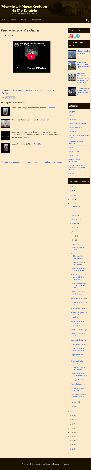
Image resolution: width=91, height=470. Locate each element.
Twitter (29, 90)
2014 (71, 441)
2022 (71, 203)
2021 (71, 411)
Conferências (72, 131)
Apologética (36, 20)
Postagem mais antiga (53, 162)
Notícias (71, 173)
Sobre (13, 20)
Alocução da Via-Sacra (78, 380)
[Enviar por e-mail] (6, 97)
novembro (75, 211)
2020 (71, 416)
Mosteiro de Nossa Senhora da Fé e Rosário (52, 464)
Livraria (24, 20)
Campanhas (72, 119)
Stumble (50, 90)
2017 (71, 428)
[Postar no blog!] (9, 97)
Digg (6, 93)
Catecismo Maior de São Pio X (78, 123)
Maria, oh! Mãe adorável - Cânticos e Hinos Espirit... (79, 286)
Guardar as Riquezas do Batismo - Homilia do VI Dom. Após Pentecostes (83, 78)
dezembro (75, 207)
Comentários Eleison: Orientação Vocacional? (78, 323)
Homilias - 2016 (73, 151)
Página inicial (32, 162)
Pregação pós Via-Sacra (20, 30)
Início (4, 20)
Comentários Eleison (75, 127)
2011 (71, 453)
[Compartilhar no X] (11, 97)
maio (73, 236)
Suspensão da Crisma (78, 340)
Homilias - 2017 (73, 155)
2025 (71, 191)
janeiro (74, 406)
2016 (71, 432)
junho (73, 232)
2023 (71, 199)
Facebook (18, 90)
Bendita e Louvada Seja (79, 329)
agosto (74, 223)
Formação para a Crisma (79, 384)
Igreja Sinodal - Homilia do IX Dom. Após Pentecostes (83, 65)
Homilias (71, 147)
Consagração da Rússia (79, 298)
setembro (75, 219)
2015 (71, 436)
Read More (52, 108)
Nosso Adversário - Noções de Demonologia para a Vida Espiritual (78, 167)
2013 (71, 445)
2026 (71, 187)
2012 (71, 449)
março (74, 244)
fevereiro (74, 402)
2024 (71, 195)
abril (73, 240)
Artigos (70, 116)
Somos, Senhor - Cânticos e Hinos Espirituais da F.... (77, 256)
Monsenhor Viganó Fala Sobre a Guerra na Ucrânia (79, 315)
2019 (71, 420)
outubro (74, 215)
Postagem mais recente (11, 162)
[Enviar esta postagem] (3, 97)
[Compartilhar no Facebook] (13, 97)
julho (73, 227)
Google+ (39, 90)
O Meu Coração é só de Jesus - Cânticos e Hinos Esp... (79, 277)
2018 (71, 424)
